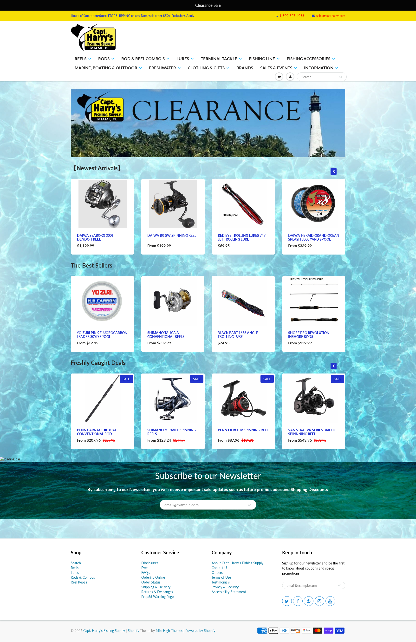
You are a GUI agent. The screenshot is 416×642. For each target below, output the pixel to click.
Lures (182, 58)
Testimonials (221, 582)
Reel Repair (79, 582)
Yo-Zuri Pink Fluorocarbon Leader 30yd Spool (102, 335)
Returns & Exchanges (157, 592)
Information (318, 67)
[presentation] (334, 171)
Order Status (150, 582)
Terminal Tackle (219, 58)
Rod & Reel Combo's (143, 58)
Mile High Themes (169, 631)
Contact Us (220, 568)
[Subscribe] (249, 505)
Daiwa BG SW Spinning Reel (171, 235)
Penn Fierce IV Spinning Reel (243, 430)
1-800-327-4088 (292, 16)
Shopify (133, 631)
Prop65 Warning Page (157, 597)
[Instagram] (319, 601)
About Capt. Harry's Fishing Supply (237, 563)
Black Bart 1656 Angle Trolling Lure (238, 335)
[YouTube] (330, 601)
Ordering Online (153, 577)
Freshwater (162, 67)
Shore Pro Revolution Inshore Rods (308, 335)
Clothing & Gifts (206, 67)
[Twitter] (287, 601)
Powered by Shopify (200, 631)
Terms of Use (221, 577)
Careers (217, 572)
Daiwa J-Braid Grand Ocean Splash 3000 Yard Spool (313, 237)
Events (146, 568)
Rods (104, 58)
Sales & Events (276, 67)
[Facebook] (298, 601)
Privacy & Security (225, 587)
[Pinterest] (308, 601)
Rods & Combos (83, 577)
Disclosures (149, 563)
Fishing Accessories (308, 58)
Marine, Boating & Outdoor (106, 67)
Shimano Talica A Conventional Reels (165, 335)
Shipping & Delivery (155, 587)
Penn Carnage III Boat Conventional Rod (97, 432)
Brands (244, 67)
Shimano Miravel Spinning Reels (171, 432)
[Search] (340, 77)
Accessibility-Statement (229, 592)
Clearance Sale (208, 5)
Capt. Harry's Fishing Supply (104, 631)
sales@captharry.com (330, 16)
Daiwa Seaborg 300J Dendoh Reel (95, 237)
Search (76, 563)
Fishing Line (262, 58)
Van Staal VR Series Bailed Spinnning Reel (311, 432)
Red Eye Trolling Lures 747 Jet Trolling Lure (242, 237)
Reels (80, 58)
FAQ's (145, 572)
